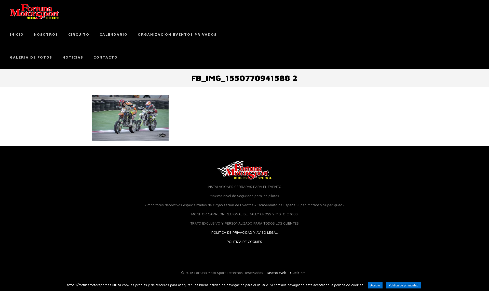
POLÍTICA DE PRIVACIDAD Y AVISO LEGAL (244, 232)
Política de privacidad (403, 285)
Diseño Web (276, 272)
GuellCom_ (299, 272)
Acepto (375, 285)
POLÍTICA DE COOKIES (244, 241)
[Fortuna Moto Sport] (34, 11)
